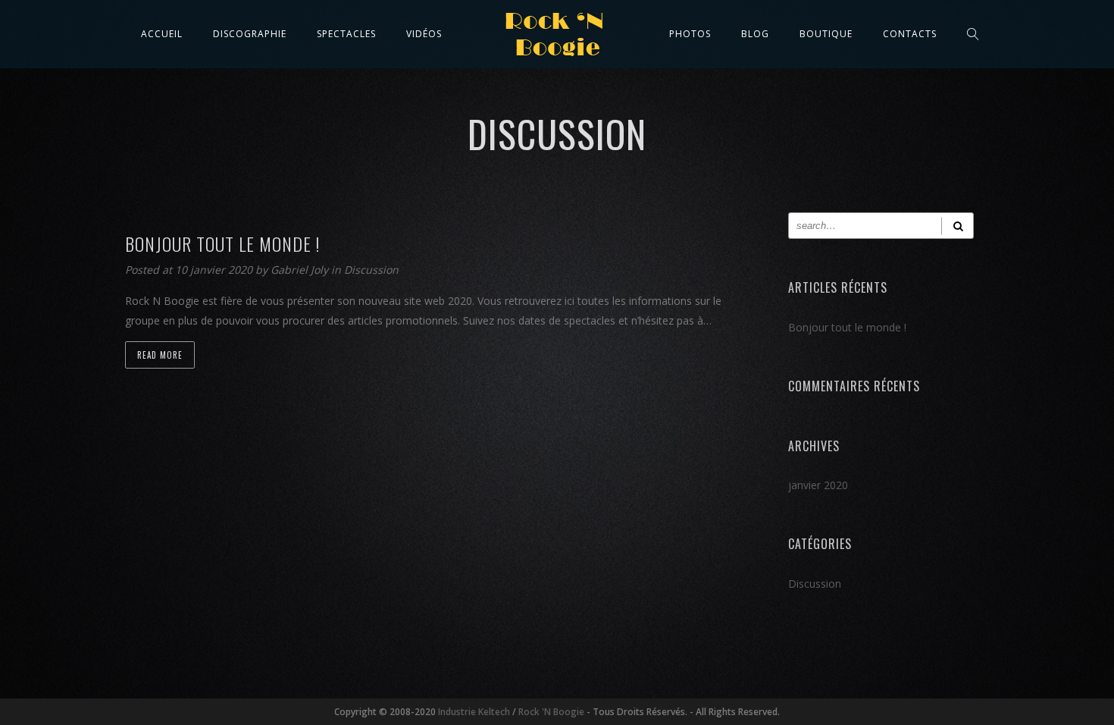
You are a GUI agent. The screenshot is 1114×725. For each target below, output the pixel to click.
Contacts (910, 33)
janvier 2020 (818, 485)
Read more (160, 355)
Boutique (826, 33)
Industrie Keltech (474, 711)
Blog (755, 33)
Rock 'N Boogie (551, 711)
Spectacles (346, 33)
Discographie (249, 33)
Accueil (162, 33)
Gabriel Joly (301, 269)
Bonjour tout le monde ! (847, 327)
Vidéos (424, 33)
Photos (690, 33)
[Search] (957, 225)
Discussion (371, 269)
